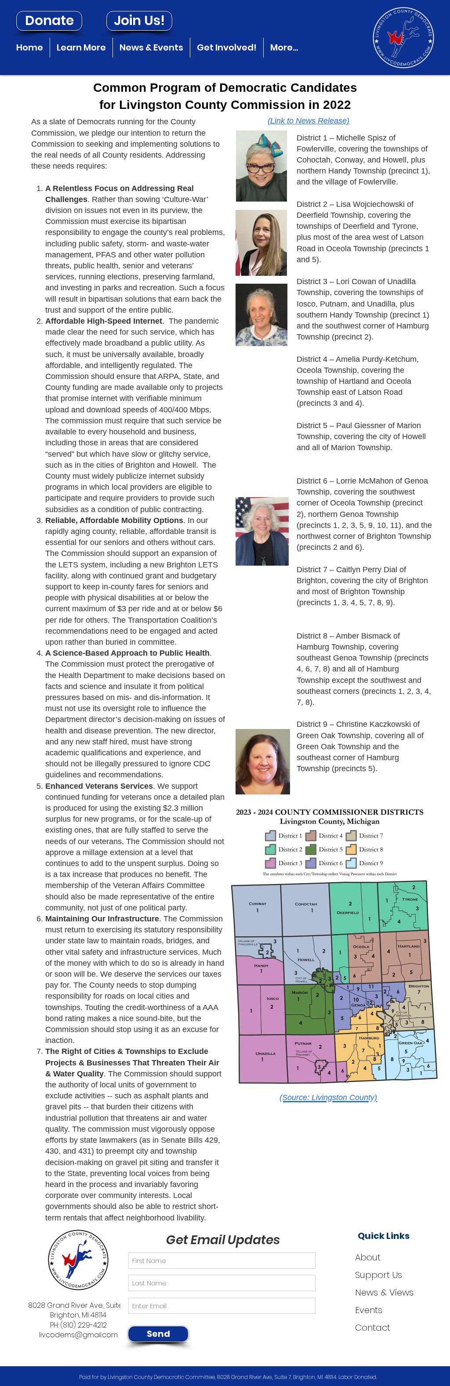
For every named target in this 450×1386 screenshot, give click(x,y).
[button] (81, 48)
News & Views (384, 1292)
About (368, 1257)
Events (368, 1310)
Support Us (378, 1275)
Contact (372, 1327)
